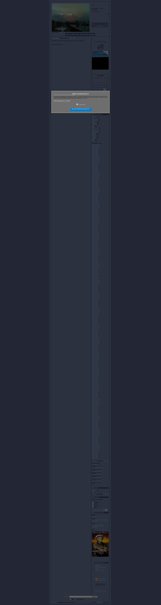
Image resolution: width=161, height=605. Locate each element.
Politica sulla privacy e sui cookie (62, 101)
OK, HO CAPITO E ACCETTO (81, 109)
